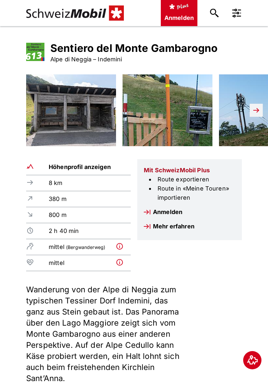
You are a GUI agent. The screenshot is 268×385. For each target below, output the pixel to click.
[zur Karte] (252, 360)
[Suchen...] (214, 13)
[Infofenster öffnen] (122, 246)
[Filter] (236, 13)
